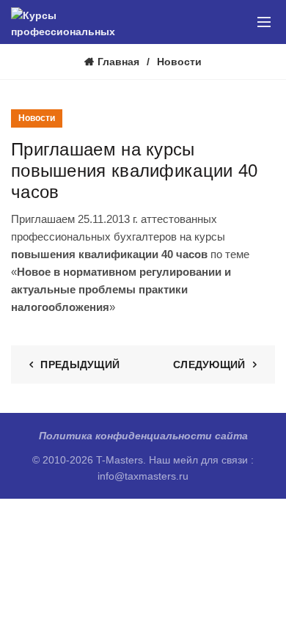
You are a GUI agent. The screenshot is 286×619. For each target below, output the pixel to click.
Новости (179, 61)
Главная (118, 61)
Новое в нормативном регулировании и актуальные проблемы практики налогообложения (121, 289)
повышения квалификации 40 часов (109, 254)
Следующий (209, 364)
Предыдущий (80, 364)
